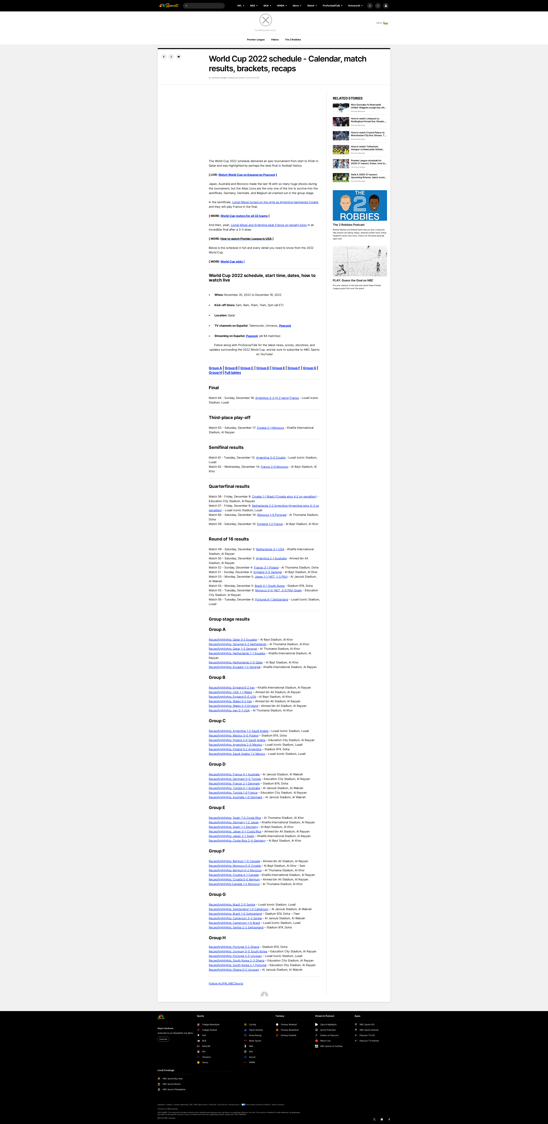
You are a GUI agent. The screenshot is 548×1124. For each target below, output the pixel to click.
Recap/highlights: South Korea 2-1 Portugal (237, 965)
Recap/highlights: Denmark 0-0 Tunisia (235, 779)
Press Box (213, 1105)
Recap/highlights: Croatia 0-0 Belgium (234, 879)
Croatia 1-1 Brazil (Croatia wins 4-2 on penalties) (284, 496)
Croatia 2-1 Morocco (270, 427)
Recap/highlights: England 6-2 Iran (232, 687)
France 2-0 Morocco (274, 466)
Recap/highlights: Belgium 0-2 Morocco (235, 870)
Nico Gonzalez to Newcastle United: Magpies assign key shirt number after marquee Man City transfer (368, 106)
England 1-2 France (270, 524)
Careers (169, 1105)
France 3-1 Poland (266, 567)
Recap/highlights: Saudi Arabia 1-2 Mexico (237, 754)
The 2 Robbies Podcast (349, 224)
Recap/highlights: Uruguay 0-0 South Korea (238, 951)
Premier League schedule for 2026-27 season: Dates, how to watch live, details (368, 162)
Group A (215, 368)
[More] (370, 6)
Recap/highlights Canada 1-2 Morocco (234, 884)
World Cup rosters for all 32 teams (244, 216)
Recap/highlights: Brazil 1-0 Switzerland (235, 913)
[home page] (169, 5)
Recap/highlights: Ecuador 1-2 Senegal (234, 667)
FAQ (191, 1105)
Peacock (285, 325)
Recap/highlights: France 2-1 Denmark (234, 783)
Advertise (161, 1105)
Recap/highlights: (220, 817)
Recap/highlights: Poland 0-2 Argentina (235, 749)
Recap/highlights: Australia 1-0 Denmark (235, 797)
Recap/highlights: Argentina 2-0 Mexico (235, 744)
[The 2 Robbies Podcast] (360, 205)
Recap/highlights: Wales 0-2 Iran (230, 701)
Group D (262, 368)
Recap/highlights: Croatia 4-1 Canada (234, 875)
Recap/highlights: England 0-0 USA (232, 696)
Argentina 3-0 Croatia (270, 457)
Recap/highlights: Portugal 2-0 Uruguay (235, 956)
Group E (278, 368)
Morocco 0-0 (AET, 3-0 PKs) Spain (278, 590)
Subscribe (163, 1039)
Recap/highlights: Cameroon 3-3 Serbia (235, 918)
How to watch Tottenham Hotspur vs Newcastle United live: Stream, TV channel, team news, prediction (367, 148)
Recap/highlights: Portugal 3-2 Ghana (234, 947)
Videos (275, 39)
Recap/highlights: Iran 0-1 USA (229, 710)
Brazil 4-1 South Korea (270, 585)
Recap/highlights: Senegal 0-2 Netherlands (237, 644)
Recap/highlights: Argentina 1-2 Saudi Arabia (238, 731)
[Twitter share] (171, 57)
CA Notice (266, 1105)
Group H (215, 372)
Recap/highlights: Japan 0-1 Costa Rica (235, 831)
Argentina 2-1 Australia (271, 558)
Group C (247, 368)
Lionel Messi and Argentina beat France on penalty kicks (269, 225)
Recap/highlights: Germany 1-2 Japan (234, 822)
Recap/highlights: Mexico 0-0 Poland (233, 735)
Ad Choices (222, 1105)
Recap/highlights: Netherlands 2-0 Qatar (236, 662)
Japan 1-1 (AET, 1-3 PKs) (271, 576)
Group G (309, 368)
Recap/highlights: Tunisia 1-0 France (233, 792)
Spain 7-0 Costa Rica (247, 817)
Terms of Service (278, 1105)
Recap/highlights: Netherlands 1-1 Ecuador (237, 653)
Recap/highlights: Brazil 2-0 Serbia (232, 904)
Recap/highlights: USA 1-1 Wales (230, 692)
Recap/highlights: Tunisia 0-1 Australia (234, 788)
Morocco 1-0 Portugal (271, 515)
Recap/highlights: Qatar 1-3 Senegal (233, 648)
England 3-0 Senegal (268, 572)
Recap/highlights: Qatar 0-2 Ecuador (233, 639)
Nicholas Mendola (358, 111)
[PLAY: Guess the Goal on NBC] (360, 261)
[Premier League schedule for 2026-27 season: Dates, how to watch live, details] (341, 163)
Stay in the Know (165, 1028)
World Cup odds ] (232, 261)
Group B (231, 368)
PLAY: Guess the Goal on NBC (353, 280)
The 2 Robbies (293, 39)
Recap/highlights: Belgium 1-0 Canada (234, 861)
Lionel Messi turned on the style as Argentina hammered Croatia (275, 202)
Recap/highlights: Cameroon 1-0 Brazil (234, 923)
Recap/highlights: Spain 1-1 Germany (233, 827)
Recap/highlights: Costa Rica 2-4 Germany (237, 840)
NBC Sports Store (200, 1105)
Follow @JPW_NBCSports (226, 983)
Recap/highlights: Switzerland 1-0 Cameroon (238, 909)
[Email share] (179, 57)
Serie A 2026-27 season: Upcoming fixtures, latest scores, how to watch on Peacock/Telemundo (369, 176)
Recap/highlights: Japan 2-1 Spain (231, 836)
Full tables (233, 372)
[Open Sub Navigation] (244, 5)
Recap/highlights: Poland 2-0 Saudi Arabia (237, 740)
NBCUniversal (173, 1109)
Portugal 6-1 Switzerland (271, 599)
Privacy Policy (234, 1105)
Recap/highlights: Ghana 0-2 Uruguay (234, 969)
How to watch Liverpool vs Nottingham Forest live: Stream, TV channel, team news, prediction (368, 120)
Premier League (256, 39)
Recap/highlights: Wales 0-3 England (233, 706)
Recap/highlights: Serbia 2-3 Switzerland (236, 927)
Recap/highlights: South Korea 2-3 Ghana (236, 960)
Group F (294, 368)
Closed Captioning (181, 1105)
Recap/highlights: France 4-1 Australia (234, 774)
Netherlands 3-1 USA (270, 549)
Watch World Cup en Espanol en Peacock (246, 174)
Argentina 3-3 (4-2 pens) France (277, 398)
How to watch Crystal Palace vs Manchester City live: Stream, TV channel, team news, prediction (368, 134)
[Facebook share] (164, 57)
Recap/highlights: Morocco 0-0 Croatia (235, 865)
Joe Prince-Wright (218, 78)
